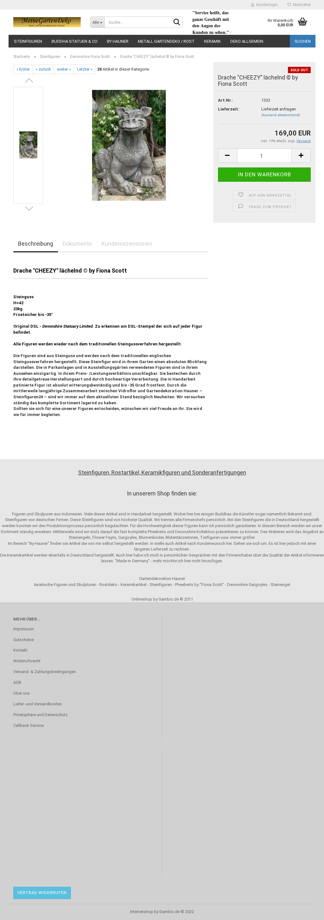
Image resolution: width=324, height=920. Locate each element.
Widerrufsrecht (26, 660)
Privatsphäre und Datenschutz (40, 714)
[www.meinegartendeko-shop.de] (47, 22)
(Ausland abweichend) (280, 115)
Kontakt (20, 650)
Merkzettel (301, 5)
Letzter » (84, 69)
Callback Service (28, 725)
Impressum (23, 629)
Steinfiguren (28, 41)
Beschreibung (35, 243)
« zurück (43, 69)
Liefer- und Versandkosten (37, 704)
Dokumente (77, 243)
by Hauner (117, 41)
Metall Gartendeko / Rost (166, 41)
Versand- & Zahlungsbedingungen (44, 671)
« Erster (23, 69)
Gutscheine (23, 639)
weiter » (64, 69)
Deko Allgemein (246, 41)
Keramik (212, 41)
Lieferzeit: (228, 109)
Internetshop (141, 911)
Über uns (21, 693)
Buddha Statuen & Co (74, 41)
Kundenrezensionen (127, 243)
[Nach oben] (306, 910)
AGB (17, 682)
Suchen (303, 41)
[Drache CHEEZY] (129, 145)
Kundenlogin (266, 5)
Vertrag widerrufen (42, 892)
